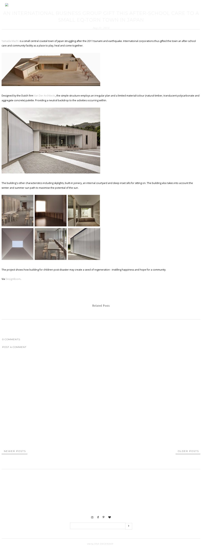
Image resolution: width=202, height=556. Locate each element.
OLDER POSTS (188, 451)
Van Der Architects (44, 95)
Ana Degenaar (103, 544)
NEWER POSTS (15, 451)
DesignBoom (13, 279)
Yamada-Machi (10, 41)
